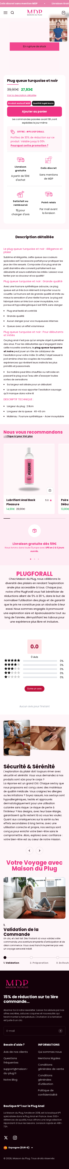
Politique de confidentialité (47, 1092)
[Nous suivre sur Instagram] (15, 1137)
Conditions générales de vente (51, 1067)
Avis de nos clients (16, 1052)
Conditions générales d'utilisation (45, 1079)
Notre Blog (10, 1079)
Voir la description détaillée (21, 95)
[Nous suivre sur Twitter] (6, 1137)
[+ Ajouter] (50, 490)
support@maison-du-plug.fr (16, 1071)
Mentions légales (49, 1058)
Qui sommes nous (50, 1052)
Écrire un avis (34, 688)
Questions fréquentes (11, 1060)
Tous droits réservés (42, 1158)
